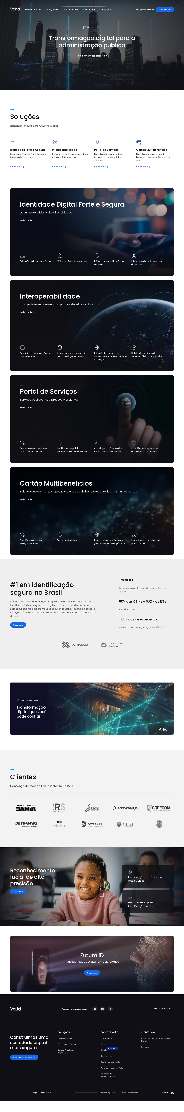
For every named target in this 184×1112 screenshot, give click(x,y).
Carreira (103, 1050)
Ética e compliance (130, 1093)
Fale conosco (165, 10)
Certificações (106, 1056)
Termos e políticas (108, 1093)
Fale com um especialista (24, 1057)
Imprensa (145, 1047)
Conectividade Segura (67, 1044)
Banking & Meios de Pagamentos (66, 1051)
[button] (32, 10)
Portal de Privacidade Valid (111, 1068)
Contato (103, 1044)
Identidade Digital (65, 1038)
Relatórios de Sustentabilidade (107, 1075)
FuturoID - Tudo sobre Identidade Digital (155, 1039)
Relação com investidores (111, 1062)
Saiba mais (18, 625)
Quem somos (106, 1038)
